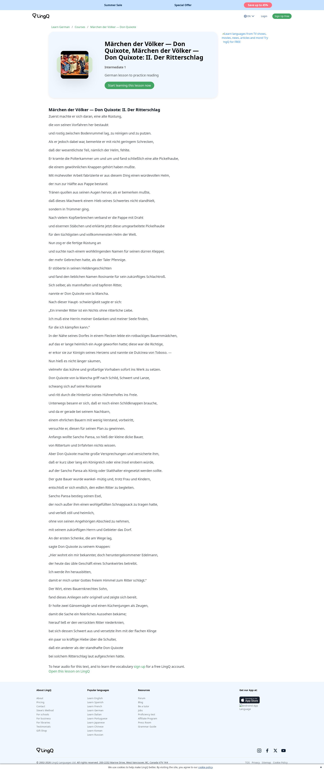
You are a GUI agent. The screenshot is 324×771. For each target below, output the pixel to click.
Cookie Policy (280, 762)
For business (43, 718)
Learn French (94, 706)
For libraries (43, 722)
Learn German (60, 27)
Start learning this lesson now (129, 85)
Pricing (40, 702)
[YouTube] (283, 751)
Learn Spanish (95, 702)
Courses (80, 27)
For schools (42, 714)
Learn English (95, 698)
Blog (140, 702)
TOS (247, 762)
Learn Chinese (95, 726)
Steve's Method (45, 710)
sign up (139, 666)
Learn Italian (94, 714)
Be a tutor (143, 706)
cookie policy (205, 767)
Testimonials (43, 726)
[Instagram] (259, 751)
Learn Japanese (96, 722)
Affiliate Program (147, 718)
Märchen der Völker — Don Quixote (113, 27)
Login (264, 16)
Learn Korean (94, 730)
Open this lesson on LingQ (69, 671)
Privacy (256, 762)
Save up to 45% (258, 5)
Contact (40, 706)
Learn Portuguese (97, 718)
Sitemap (266, 762)
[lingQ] (40, 16)
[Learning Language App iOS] (249, 700)
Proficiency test (146, 714)
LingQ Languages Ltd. (63, 762)
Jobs (140, 710)
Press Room (144, 722)
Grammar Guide (147, 726)
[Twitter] (275, 751)
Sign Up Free (282, 16)
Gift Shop (41, 730)
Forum (141, 698)
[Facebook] (267, 751)
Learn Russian (95, 734)
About (39, 698)
